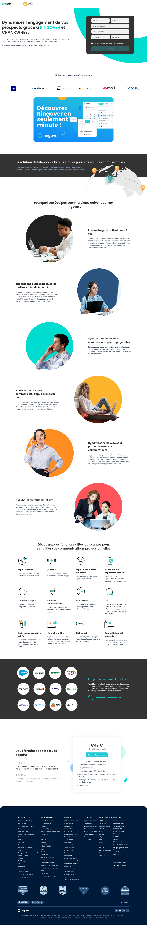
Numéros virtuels (23, 871)
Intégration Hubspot (104, 826)
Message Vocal (68, 850)
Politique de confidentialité (120, 844)
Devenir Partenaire (118, 823)
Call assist (43, 870)
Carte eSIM (21, 842)
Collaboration (88, 839)
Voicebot (20, 839)
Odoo (100, 845)
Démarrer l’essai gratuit (97, 755)
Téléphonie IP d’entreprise (71, 821)
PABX (19, 850)
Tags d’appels (68, 853)
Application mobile (46, 823)
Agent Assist (21, 829)
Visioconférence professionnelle (73, 837)
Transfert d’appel (69, 829)
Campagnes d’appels (70, 845)
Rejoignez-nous (117, 828)
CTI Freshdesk (103, 829)
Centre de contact (89, 829)
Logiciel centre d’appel (90, 826)
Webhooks (101, 855)
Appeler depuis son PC (90, 834)
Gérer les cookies (118, 857)
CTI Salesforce (103, 821)
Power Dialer (68, 855)
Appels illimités (68, 823)
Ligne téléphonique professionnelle (50, 831)
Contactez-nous (118, 821)
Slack (100, 839)
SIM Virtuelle (44, 854)
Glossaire (43, 839)
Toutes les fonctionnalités (71, 879)
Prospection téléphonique (25, 847)
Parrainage (116, 834)
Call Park (67, 877)
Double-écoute (68, 866)
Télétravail (87, 837)
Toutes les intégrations (105, 850)
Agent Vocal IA (22, 823)
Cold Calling (21, 861)
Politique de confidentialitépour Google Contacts (120, 848)
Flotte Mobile (44, 852)
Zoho (100, 831)
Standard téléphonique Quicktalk (50, 876)
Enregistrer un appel (70, 874)
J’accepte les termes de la (109, 43)
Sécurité (115, 839)
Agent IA (20, 837)
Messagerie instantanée (71, 858)
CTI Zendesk (102, 823)
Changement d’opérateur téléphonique (29, 853)
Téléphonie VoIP (68, 839)
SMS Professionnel (69, 847)
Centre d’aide (117, 854)
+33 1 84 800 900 (121, 866)
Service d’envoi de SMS (47, 862)
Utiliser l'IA (44, 849)
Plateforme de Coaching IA (25, 821)
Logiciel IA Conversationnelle (26, 834)
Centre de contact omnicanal (72, 861)
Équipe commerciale (90, 821)
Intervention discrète (70, 869)
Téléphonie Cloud (23, 855)
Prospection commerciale (25, 845)
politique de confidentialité (116, 43)
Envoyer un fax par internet (25, 874)
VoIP (19, 863)
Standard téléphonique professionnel (51, 829)
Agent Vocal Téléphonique (25, 826)
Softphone (21, 858)
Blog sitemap (44, 873)
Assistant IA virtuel (23, 831)
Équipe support (88, 823)
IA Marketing (44, 834)
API (99, 853)
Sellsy (100, 837)
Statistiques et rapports (71, 863)
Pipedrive (101, 834)
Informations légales (119, 842)
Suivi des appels (45, 860)
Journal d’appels (69, 871)
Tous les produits (45, 837)
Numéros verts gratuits (24, 869)
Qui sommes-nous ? (119, 826)
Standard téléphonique (90, 831)
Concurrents (44, 842)
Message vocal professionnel (49, 868)
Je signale (116, 851)
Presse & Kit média (118, 831)
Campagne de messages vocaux (50, 865)
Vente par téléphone (23, 877)
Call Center (44, 826)
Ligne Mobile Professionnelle (49, 857)
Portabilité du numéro (47, 821)
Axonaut (101, 842)
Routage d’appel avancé (71, 834)
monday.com (102, 847)
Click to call (67, 842)
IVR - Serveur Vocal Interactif (72, 831)
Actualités (116, 836)
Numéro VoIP (21, 866)
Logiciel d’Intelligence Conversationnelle (47, 845)
